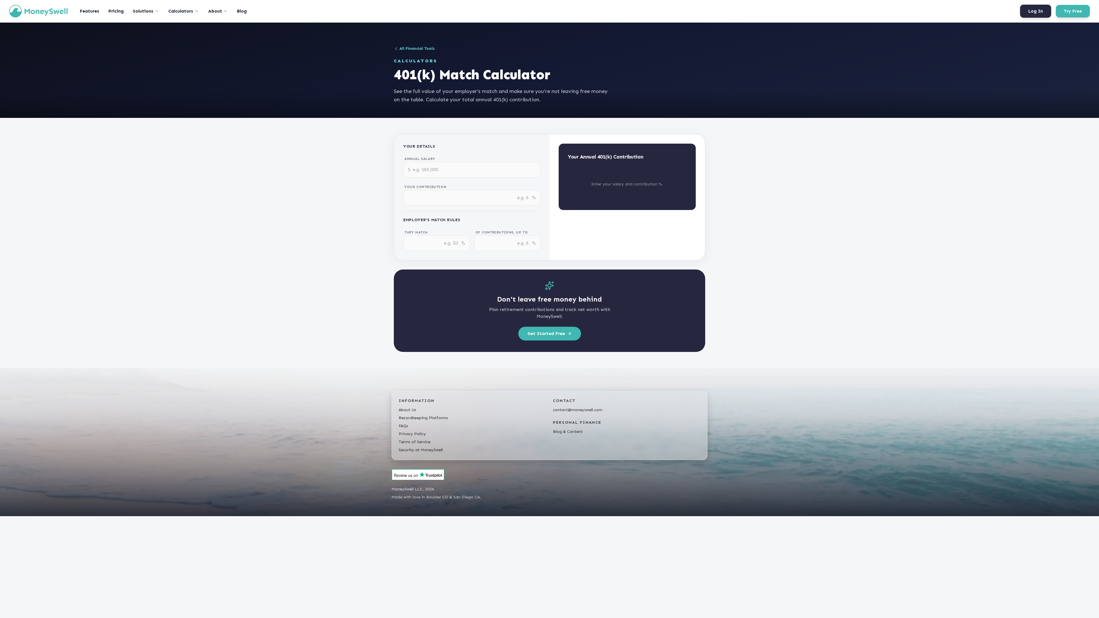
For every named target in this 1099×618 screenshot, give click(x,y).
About (215, 11)
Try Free (1073, 11)
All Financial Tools (417, 48)
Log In (1035, 11)
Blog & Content (568, 431)
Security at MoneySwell (421, 449)
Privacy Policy (412, 433)
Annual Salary (419, 159)
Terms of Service (414, 441)
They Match (416, 232)
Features (89, 11)
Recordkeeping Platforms (423, 417)
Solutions (143, 11)
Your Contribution (425, 187)
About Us (407, 409)
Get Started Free (546, 333)
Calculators (180, 11)
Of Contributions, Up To (501, 232)
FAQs (403, 425)
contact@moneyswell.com (577, 409)
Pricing (116, 11)
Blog (242, 11)
